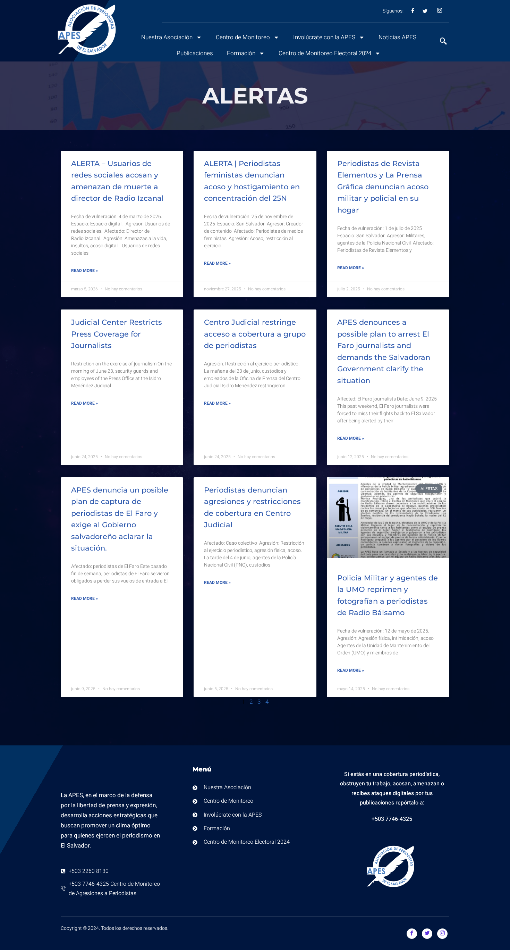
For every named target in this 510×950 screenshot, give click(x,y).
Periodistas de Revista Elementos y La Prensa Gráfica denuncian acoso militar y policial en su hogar (382, 186)
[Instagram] (442, 933)
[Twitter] (427, 933)
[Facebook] (412, 933)
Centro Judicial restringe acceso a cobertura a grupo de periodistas (255, 334)
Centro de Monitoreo (243, 37)
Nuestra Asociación (167, 37)
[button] (440, 42)
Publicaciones (195, 53)
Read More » (84, 270)
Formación (241, 53)
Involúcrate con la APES (324, 37)
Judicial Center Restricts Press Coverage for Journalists (116, 334)
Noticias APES (397, 37)
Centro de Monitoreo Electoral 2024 (325, 53)
